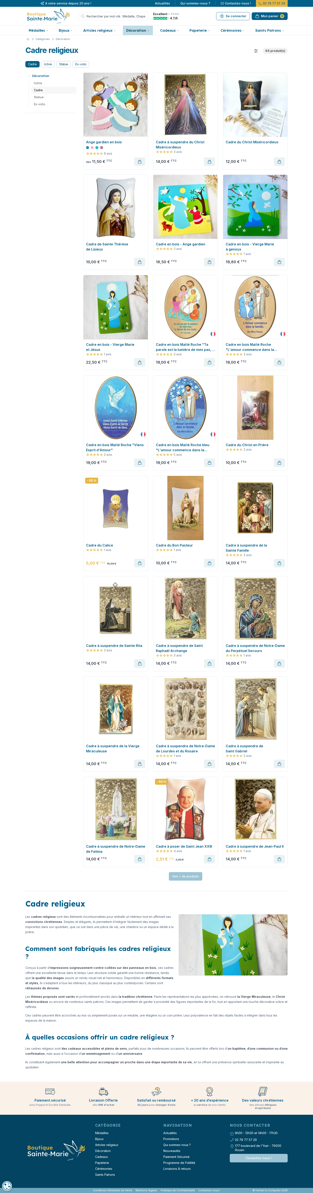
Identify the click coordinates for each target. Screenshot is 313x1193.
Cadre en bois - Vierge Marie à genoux (250, 246)
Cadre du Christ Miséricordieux (252, 142)
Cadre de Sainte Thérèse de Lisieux (107, 246)
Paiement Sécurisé (176, 1157)
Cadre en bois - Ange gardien (180, 244)
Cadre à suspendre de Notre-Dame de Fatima (115, 849)
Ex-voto (80, 64)
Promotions (171, 1139)
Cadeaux (168, 30)
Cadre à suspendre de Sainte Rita (114, 645)
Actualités (162, 3)
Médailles (37, 30)
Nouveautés (171, 1151)
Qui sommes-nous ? (195, 3)
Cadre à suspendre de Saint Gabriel (244, 748)
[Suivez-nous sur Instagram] (28, 1190)
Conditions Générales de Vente (112, 1190)
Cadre (32, 64)
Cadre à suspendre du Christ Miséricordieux (180, 144)
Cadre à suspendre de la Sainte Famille (246, 547)
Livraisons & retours (177, 1168)
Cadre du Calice (99, 545)
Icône (48, 64)
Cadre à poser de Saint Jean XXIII (184, 846)
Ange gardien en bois (104, 142)
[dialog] (7, 1186)
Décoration (136, 30)
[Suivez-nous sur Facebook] (26, 1190)
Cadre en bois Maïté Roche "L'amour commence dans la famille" (250, 347)
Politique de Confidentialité (178, 1190)
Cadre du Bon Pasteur (174, 545)
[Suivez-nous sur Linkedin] (29, 1190)
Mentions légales (146, 1190)
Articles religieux (97, 30)
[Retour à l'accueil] (56, 1150)
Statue (63, 64)
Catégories (43, 39)
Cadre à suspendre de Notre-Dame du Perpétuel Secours (255, 648)
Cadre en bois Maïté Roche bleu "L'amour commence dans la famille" (182, 448)
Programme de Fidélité (179, 1163)
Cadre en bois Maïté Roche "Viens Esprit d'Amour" (115, 447)
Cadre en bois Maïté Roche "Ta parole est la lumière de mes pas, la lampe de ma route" (185, 347)
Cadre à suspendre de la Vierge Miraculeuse (112, 748)
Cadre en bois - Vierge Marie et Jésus (110, 347)
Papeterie (198, 30)
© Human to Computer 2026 (270, 1190)
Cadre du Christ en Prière (247, 445)
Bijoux (64, 30)
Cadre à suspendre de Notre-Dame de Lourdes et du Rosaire (185, 748)
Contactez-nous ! (238, 3)
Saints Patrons (268, 30)
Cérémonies (231, 30)
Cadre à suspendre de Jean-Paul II (255, 846)
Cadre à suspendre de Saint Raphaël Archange (179, 648)
